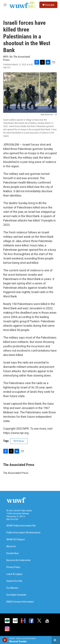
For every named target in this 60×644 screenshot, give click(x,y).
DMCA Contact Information (20, 602)
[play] (5, 640)
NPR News (19, 441)
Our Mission (12, 588)
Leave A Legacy (14, 574)
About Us (11, 546)
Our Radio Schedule (16, 595)
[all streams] (56, 640)
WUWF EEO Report (15, 539)
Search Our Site (14, 581)
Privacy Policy (13, 567)
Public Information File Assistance (23, 532)
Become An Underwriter (18, 560)
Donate (49, 4)
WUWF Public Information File (21, 525)
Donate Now (12, 553)
